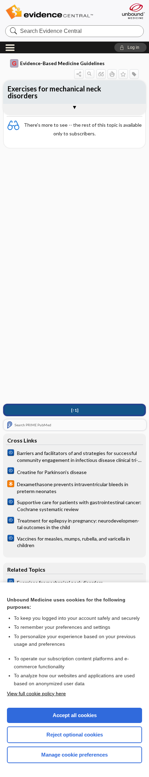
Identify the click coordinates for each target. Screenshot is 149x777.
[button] (130, 47)
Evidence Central (59, 12)
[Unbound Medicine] (133, 11)
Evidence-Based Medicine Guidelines (62, 63)
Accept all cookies (75, 715)
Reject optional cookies (74, 735)
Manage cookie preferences (74, 755)
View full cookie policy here (36, 693)
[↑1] (74, 410)
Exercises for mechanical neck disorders (54, 92)
